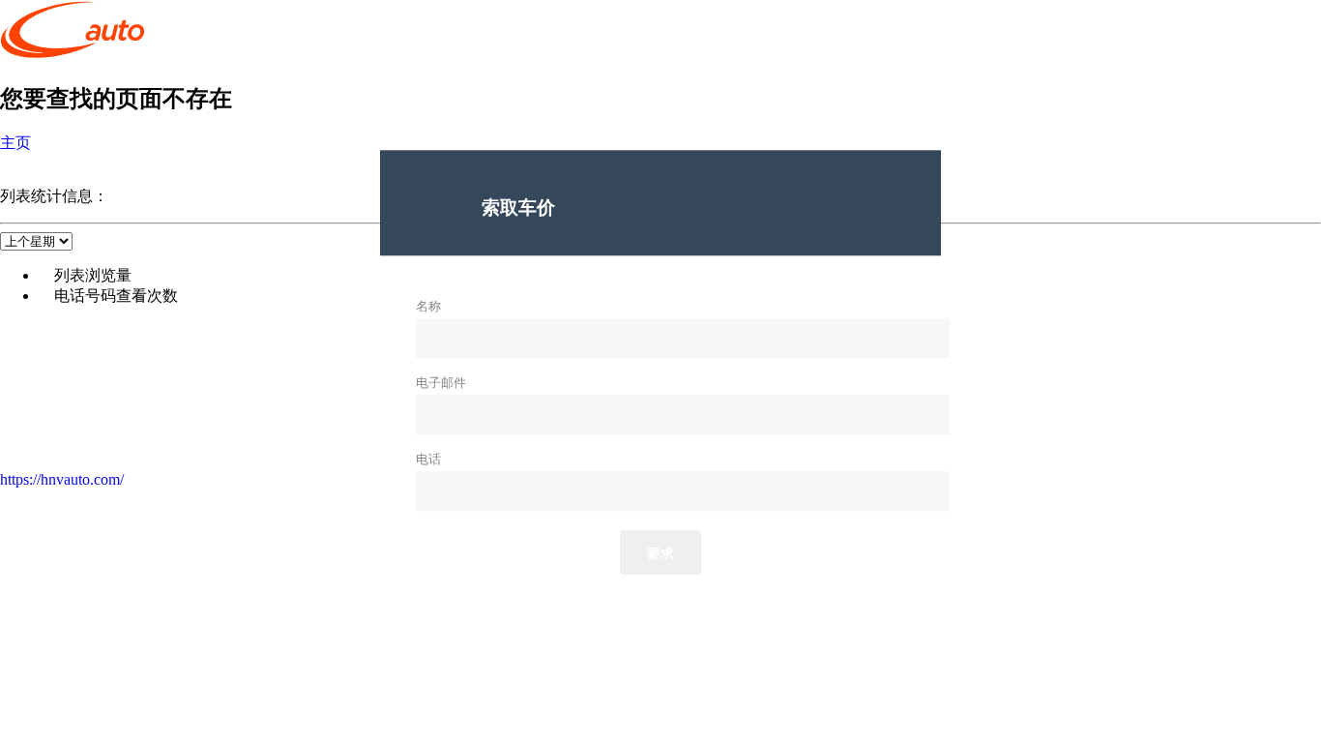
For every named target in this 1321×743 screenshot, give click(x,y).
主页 (15, 142)
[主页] (72, 54)
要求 (661, 554)
